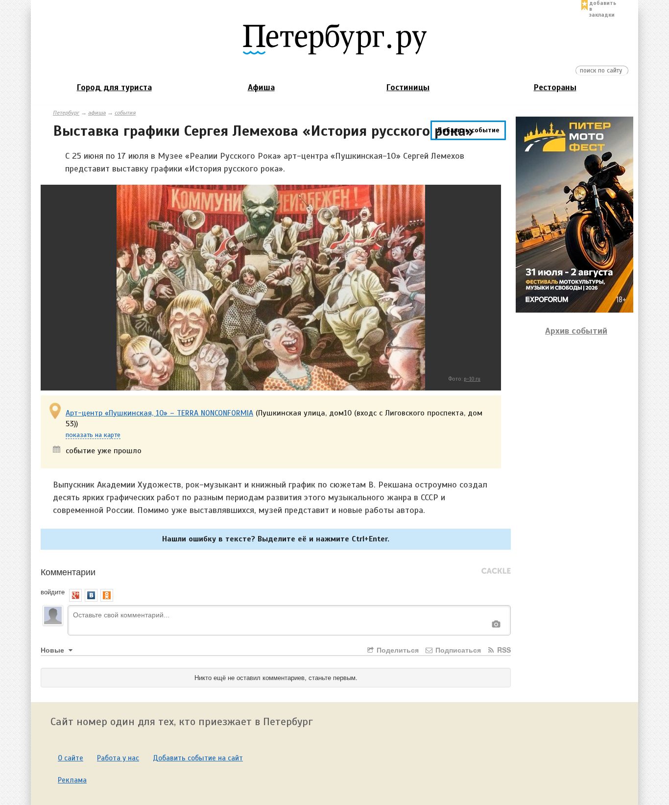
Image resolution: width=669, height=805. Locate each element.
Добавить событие (468, 130)
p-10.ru (472, 378)
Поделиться (397, 650)
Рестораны (555, 87)
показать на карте (93, 435)
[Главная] (334, 39)
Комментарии (68, 571)
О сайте (70, 758)
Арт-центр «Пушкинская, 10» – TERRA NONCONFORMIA (159, 413)
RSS (503, 650)
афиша (97, 112)
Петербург (66, 112)
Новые (53, 650)
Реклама (72, 780)
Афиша (261, 87)
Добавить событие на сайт (198, 758)
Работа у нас (118, 758)
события (125, 112)
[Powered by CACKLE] (496, 571)
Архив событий (576, 330)
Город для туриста (114, 87)
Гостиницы (408, 87)
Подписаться (457, 650)
